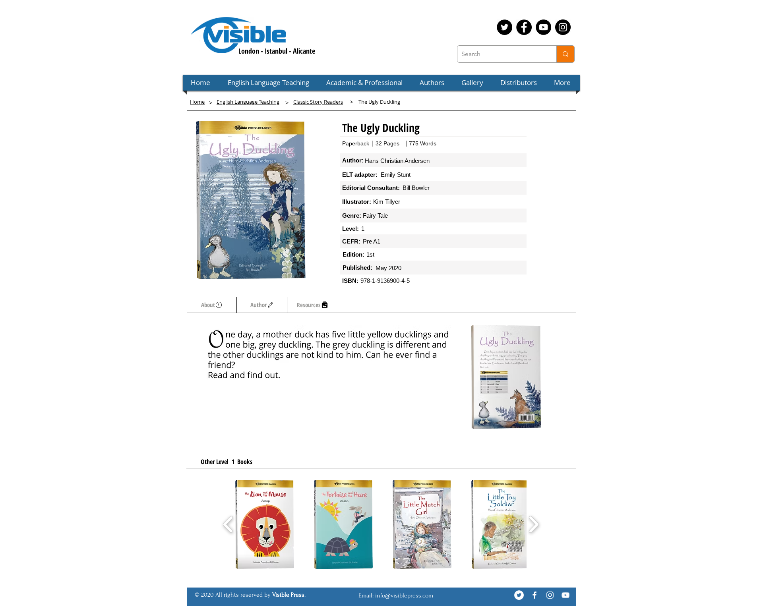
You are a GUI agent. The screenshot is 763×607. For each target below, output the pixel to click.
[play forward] (533, 524)
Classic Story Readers (318, 101)
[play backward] (228, 524)
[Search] (565, 54)
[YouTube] (543, 27)
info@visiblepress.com (404, 595)
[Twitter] (504, 27)
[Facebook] (524, 27)
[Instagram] (563, 27)
